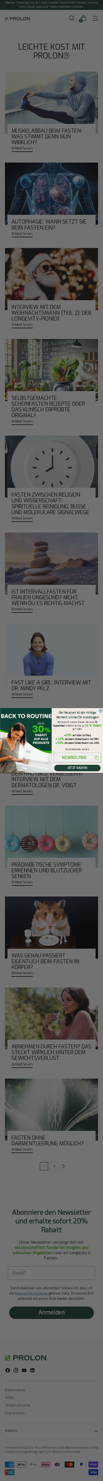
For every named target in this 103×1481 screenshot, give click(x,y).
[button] (77, 757)
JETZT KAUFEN (77, 768)
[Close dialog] (101, 711)
